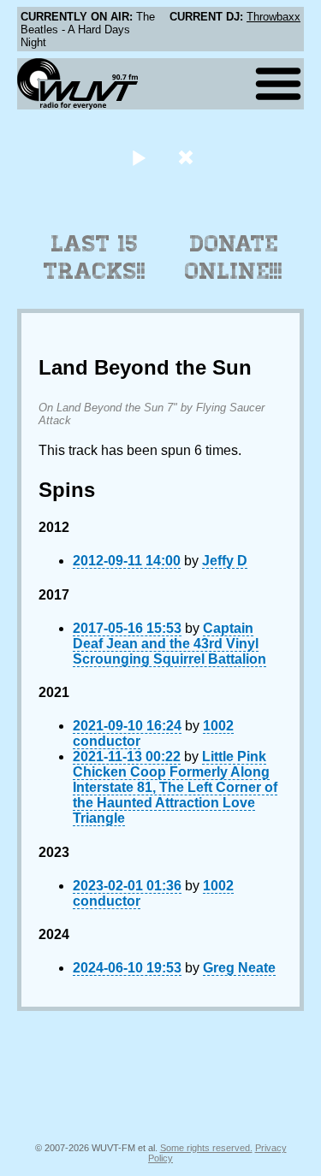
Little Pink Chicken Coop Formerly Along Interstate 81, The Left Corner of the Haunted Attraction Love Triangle (175, 787)
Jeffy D (224, 560)
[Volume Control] (188, 157)
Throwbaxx (273, 16)
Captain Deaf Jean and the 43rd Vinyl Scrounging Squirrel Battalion (169, 643)
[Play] (139, 157)
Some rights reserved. (206, 1148)
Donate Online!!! (233, 257)
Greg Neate (239, 967)
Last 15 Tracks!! (95, 257)
